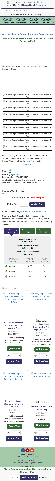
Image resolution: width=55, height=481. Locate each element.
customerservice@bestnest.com (30, 463)
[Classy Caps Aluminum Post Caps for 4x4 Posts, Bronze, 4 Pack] (27, 96)
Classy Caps (14, 174)
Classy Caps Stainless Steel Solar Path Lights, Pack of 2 (14, 404)
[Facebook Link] (23, 450)
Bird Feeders (34, 22)
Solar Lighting (46, 34)
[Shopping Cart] (43, 4)
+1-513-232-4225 (28, 3)
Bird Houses (21, 22)
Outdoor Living (8, 22)
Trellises (46, 22)
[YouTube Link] (27, 450)
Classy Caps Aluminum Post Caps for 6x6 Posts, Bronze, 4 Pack (13, 325)
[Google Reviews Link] (32, 450)
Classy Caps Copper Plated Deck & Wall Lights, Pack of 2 (41, 327)
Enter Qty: (12, 204)
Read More (28, 164)
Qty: (8, 356)
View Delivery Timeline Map (33, 212)
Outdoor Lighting (28, 34)
